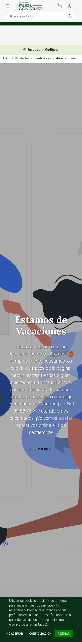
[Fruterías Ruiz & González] (31, 6)
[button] (68, 6)
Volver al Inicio (41, 448)
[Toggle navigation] (8, 6)
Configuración (40, 633)
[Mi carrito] (60, 6)
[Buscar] (70, 16)
